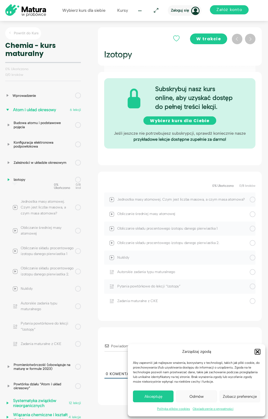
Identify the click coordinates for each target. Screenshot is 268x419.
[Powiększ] (155, 10)
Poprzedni (237, 39)
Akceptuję (153, 396)
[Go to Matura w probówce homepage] (25, 10)
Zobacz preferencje (240, 396)
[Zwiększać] (7, 95)
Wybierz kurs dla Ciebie (179, 121)
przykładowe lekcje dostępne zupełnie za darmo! (179, 139)
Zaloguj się (180, 10)
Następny (250, 39)
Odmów (196, 396)
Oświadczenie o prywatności (213, 409)
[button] (257, 351)
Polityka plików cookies (173, 409)
